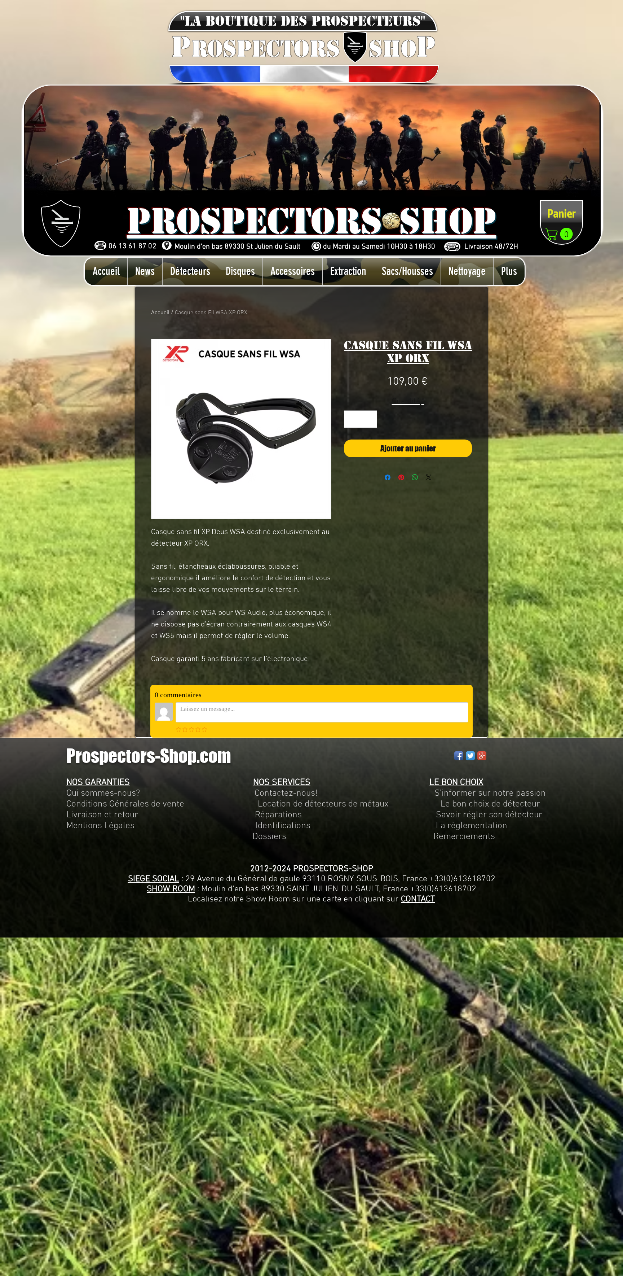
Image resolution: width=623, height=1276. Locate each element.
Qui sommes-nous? (103, 793)
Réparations (278, 815)
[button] (302, 21)
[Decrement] (351, 419)
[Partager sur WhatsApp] (415, 477)
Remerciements (464, 836)
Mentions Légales (100, 826)
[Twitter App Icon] (470, 755)
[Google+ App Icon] (481, 755)
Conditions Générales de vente (125, 804)
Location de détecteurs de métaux (323, 804)
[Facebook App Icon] (458, 755)
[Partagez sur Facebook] (387, 477)
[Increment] (369, 419)
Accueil (160, 312)
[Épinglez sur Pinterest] (401, 477)
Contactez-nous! (286, 793)
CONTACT (418, 899)
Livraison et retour (102, 815)
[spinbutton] (360, 419)
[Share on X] (428, 477)
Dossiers (269, 836)
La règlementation (408, 826)
